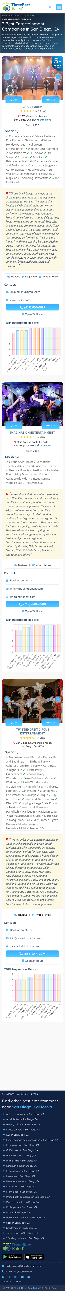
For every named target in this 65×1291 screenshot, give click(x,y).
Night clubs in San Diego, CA (21, 1191)
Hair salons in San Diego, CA (21, 1155)
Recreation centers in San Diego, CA (25, 1217)
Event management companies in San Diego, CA (32, 1139)
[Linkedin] (29, 1277)
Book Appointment (22, 580)
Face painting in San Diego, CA (22, 1145)
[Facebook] (3, 1277)
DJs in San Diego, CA (17, 1134)
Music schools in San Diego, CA (23, 1181)
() (41, 111)
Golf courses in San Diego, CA (22, 1150)
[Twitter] (9, 1277)
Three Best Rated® (30, 1288)
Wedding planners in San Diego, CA (25, 1238)
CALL (15, 99)
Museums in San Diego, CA (20, 1176)
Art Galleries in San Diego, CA (22, 1119)
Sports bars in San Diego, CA (21, 1227)
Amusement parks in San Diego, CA (25, 1114)
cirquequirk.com (20, 300)
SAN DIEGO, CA (24, 15)
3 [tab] (32, 91)
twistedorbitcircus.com (24, 946)
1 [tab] (26, 91)
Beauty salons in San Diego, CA (23, 1124)
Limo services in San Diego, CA (22, 1170)
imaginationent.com (23, 596)
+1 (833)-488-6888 (23, 1271)
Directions (45, 119)
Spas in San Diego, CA (18, 1222)
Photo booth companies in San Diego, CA (28, 1196)
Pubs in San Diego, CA (18, 1212)
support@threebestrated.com (27, 1266)
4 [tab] (34, 91)
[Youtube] (22, 1277)
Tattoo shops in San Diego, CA (22, 1233)
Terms (18, 1281)
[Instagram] (15, 1277)
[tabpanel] (32, 78)
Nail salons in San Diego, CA (21, 1186)
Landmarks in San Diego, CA (21, 1165)
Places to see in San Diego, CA (22, 1202)
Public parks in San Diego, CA (21, 1207)
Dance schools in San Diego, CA (23, 1129)
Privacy (7, 1281)
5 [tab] (37, 91)
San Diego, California (32, 1106)
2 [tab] (29, 91)
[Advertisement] (32, 1057)
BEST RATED (8, 15)
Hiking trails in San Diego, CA (21, 1160)
